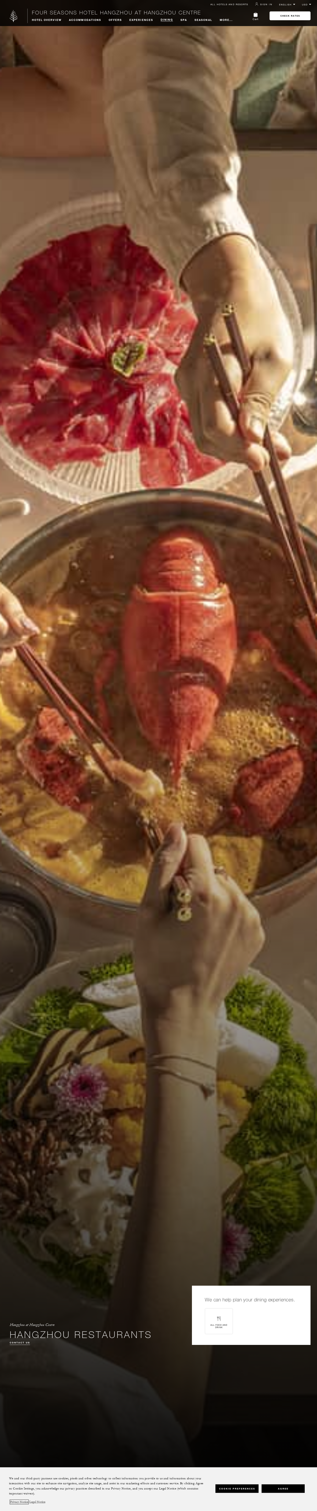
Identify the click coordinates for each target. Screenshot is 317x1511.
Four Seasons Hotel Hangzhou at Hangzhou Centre (116, 12)
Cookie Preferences (237, 1488)
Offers (115, 20)
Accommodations (85, 20)
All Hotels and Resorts (229, 4)
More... (226, 20)
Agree (283, 1488)
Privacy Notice (19, 1502)
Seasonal (203, 20)
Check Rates (290, 15)
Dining (167, 19)
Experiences (141, 20)
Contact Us (20, 1342)
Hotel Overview (46, 20)
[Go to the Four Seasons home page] (13, 16)
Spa (183, 20)
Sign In (266, 4)
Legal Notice (37, 1502)
